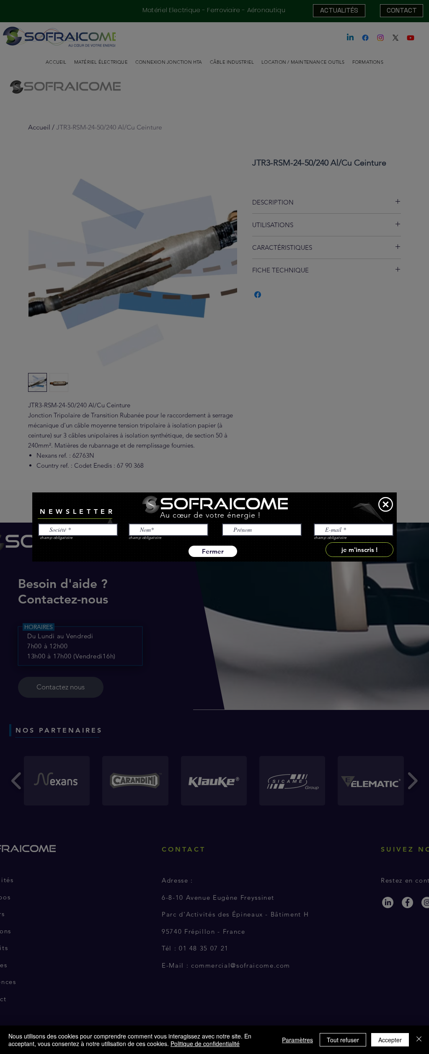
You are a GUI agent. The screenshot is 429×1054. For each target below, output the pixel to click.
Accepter (390, 1040)
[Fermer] (419, 1039)
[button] (385, 504)
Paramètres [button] (297, 1040)
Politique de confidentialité (205, 1043)
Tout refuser (343, 1040)
